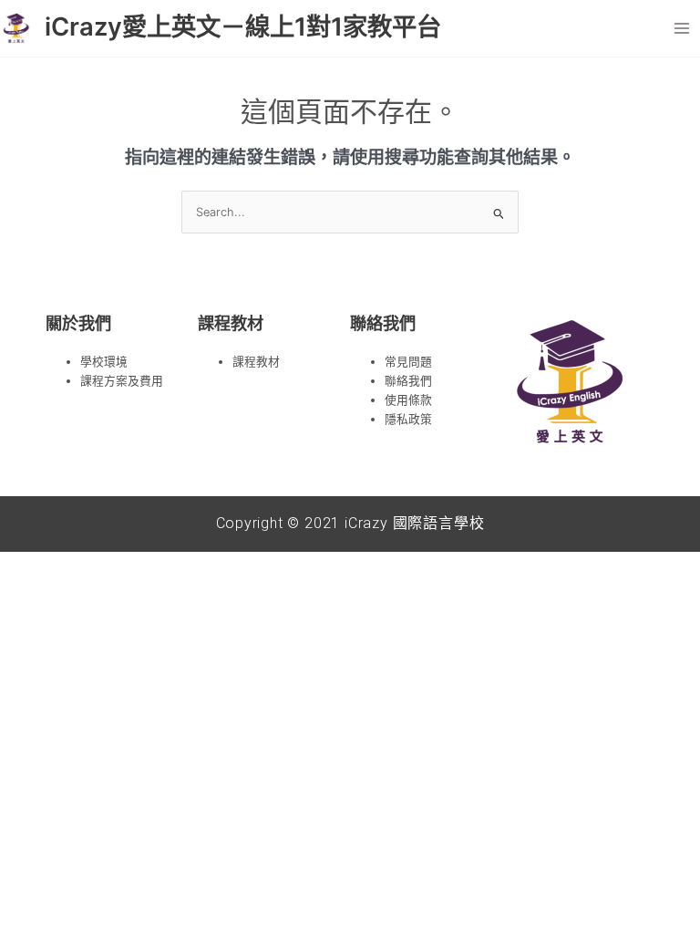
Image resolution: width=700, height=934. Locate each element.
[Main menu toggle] (682, 28)
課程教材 (256, 361)
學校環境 (104, 361)
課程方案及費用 (121, 381)
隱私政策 (408, 419)
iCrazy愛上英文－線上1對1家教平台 (243, 27)
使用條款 (408, 400)
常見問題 (408, 361)
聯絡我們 (408, 381)
